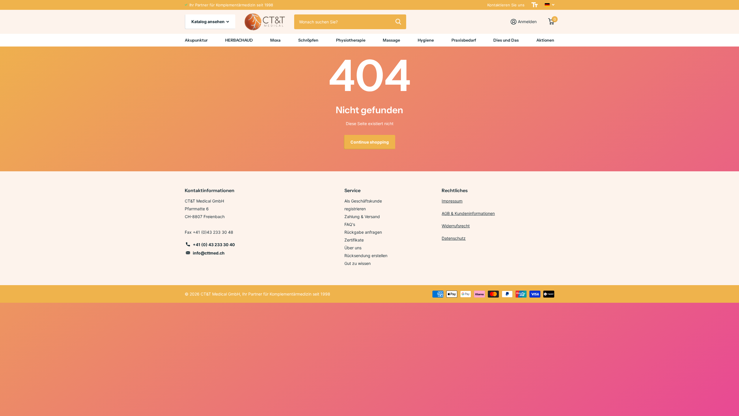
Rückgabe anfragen (363, 232)
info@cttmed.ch (209, 252)
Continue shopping (369, 142)
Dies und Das (506, 40)
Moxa (275, 40)
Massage (391, 40)
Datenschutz (454, 238)
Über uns (352, 247)
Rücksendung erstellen (365, 255)
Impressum (452, 200)
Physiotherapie (350, 40)
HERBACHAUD (239, 40)
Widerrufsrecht (456, 225)
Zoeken (398, 21)
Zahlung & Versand (362, 216)
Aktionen (545, 40)
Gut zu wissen (357, 263)
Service (352, 190)
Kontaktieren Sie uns (506, 5)
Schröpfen (308, 40)
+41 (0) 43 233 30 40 (214, 244)
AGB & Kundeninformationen (468, 213)
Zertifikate (354, 239)
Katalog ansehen (208, 21)
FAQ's (349, 224)
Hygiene (426, 40)
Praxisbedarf (463, 40)
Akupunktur (196, 40)
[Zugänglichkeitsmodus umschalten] (534, 5)
